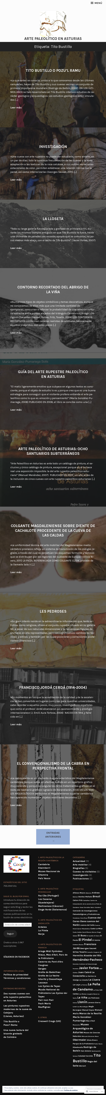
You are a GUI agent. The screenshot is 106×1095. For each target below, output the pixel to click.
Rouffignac (44, 1007)
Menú (98, 3)
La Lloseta (53, 219)
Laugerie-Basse (92, 994)
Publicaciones (81, 878)
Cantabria (44, 864)
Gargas (42, 968)
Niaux (97, 1036)
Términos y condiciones (17, 978)
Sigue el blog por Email (16, 896)
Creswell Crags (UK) (49, 1021)
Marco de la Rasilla (90, 1013)
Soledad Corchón (85, 1056)
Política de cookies (71, 1090)
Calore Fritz (78, 900)
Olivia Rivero (92, 1040)
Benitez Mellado (85, 897)
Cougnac (43, 965)
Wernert (82, 1066)
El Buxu (82, 935)
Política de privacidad (15, 974)
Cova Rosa (83, 918)
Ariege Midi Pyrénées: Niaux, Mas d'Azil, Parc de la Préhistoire (52, 955)
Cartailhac (86, 900)
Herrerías (76, 964)
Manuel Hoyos (88, 1010)
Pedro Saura (98, 1044)
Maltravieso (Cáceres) (50, 906)
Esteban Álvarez (78, 944)
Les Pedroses (53, 611)
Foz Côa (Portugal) (48, 895)
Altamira (88, 893)
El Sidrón (96, 940)
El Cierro (97, 936)
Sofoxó (75, 1056)
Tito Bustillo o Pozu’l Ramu (53, 70)
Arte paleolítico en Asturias (53, 38)
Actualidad (79, 861)
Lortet (75, 1007)
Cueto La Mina (96, 928)
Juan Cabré (84, 972)
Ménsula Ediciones (88, 1036)
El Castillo (90, 936)
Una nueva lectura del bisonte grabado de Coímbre (15, 1033)
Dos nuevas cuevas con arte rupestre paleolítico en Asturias (17, 997)
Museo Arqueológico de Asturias (83, 1028)
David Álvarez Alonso (89, 932)
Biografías (79, 868)
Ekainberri (44, 867)
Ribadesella (78, 1047)
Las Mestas (83, 994)
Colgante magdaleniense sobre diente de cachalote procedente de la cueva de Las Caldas (53, 530)
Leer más (16, 107)
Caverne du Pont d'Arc (50, 961)
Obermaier (79, 1039)
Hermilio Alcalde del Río (87, 955)
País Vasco (44, 878)
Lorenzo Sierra (94, 1002)
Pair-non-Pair (46, 1000)
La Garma (89, 976)
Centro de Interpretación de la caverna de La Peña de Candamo (87, 904)
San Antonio (86, 1051)
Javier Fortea (89, 968)
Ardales (42, 927)
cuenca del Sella (87, 925)
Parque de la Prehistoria (83, 1044)
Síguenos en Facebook (16, 957)
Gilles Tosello (80, 952)
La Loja (76, 984)
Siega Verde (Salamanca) (52, 909)
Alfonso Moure (79, 893)
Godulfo (90, 952)
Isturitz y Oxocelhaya (50, 979)
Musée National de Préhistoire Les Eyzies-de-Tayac (53, 993)
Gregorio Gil (97, 952)
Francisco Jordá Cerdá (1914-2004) (53, 687)
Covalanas (76, 918)
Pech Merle (44, 1003)
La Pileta (43, 930)
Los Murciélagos (82, 1007)
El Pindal (85, 940)
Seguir (10, 933)
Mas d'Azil (90, 1021)
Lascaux (43, 982)
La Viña (82, 997)
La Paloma (84, 985)
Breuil (96, 896)
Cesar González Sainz (87, 907)
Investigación (53, 146)
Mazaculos (76, 1025)
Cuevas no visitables (84, 871)
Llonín (82, 1002)
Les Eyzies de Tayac (49, 986)
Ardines (96, 892)
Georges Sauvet (88, 948)
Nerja (41, 934)
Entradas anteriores (53, 834)
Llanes (75, 1003)
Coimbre (98, 907)
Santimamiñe (96, 1051)
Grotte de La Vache (48, 975)
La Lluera (94, 979)
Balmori (75, 897)
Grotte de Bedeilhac (49, 972)
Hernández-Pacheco (87, 959)
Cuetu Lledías (77, 932)
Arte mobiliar (80, 864)
